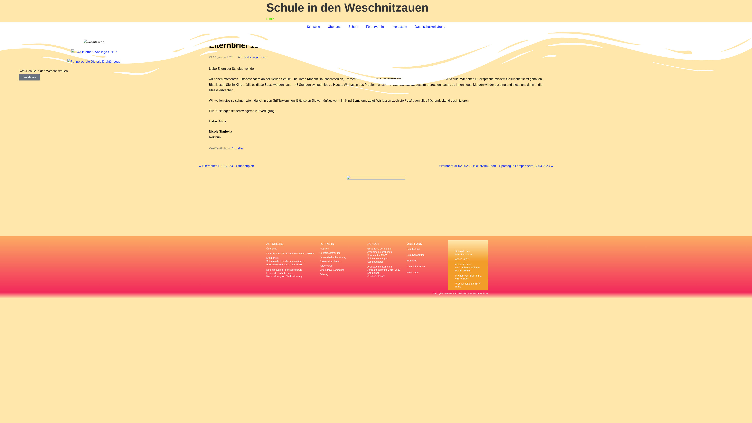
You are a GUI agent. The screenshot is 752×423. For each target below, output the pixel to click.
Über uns (334, 26)
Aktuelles (238, 148)
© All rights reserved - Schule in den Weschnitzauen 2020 (460, 293)
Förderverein (375, 26)
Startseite (313, 26)
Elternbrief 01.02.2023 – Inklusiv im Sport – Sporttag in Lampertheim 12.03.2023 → (496, 166)
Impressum (399, 26)
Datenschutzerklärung (430, 26)
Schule (353, 26)
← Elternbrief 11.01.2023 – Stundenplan (226, 166)
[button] (22, 74)
